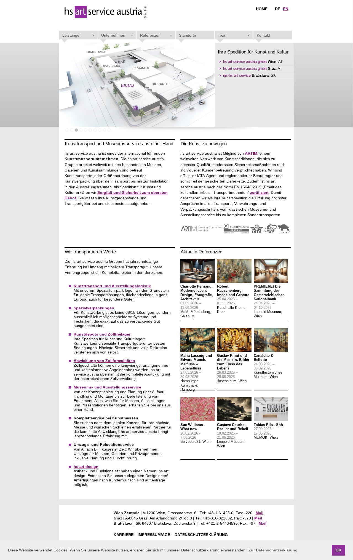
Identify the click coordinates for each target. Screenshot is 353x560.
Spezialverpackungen (94, 308)
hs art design (86, 467)
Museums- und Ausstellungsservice (107, 387)
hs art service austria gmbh (245, 62)
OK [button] (338, 550)
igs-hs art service (237, 75)
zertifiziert (259, 193)
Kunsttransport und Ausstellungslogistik (112, 286)
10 (109, 130)
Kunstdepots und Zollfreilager (102, 334)
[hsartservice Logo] (105, 16)
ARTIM (251, 153)
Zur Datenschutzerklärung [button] (273, 550)
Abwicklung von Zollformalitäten (104, 361)
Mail (259, 513)
